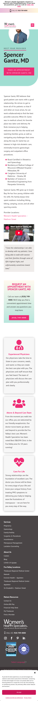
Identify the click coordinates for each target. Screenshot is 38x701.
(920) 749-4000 (19, 318)
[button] (35, 673)
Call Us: (16, 633)
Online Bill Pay (9, 604)
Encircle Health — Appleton (13, 578)
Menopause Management (13, 543)
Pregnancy (7, 526)
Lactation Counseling (11, 546)
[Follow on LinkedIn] (23, 638)
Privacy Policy (27, 697)
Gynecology (8, 529)
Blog (5, 559)
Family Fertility (9, 532)
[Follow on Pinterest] (17, 638)
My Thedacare (9, 611)
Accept (19, 692)
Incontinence (8, 539)
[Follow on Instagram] (5, 638)
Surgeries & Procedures (12, 536)
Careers (6, 556)
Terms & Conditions (10, 670)
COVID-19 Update (10, 563)
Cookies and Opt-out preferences (14, 697)
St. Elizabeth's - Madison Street (15, 588)
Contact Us (7, 601)
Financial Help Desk (11, 608)
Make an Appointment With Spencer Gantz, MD (19, 71)
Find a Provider (9, 614)
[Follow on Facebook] (11, 638)
